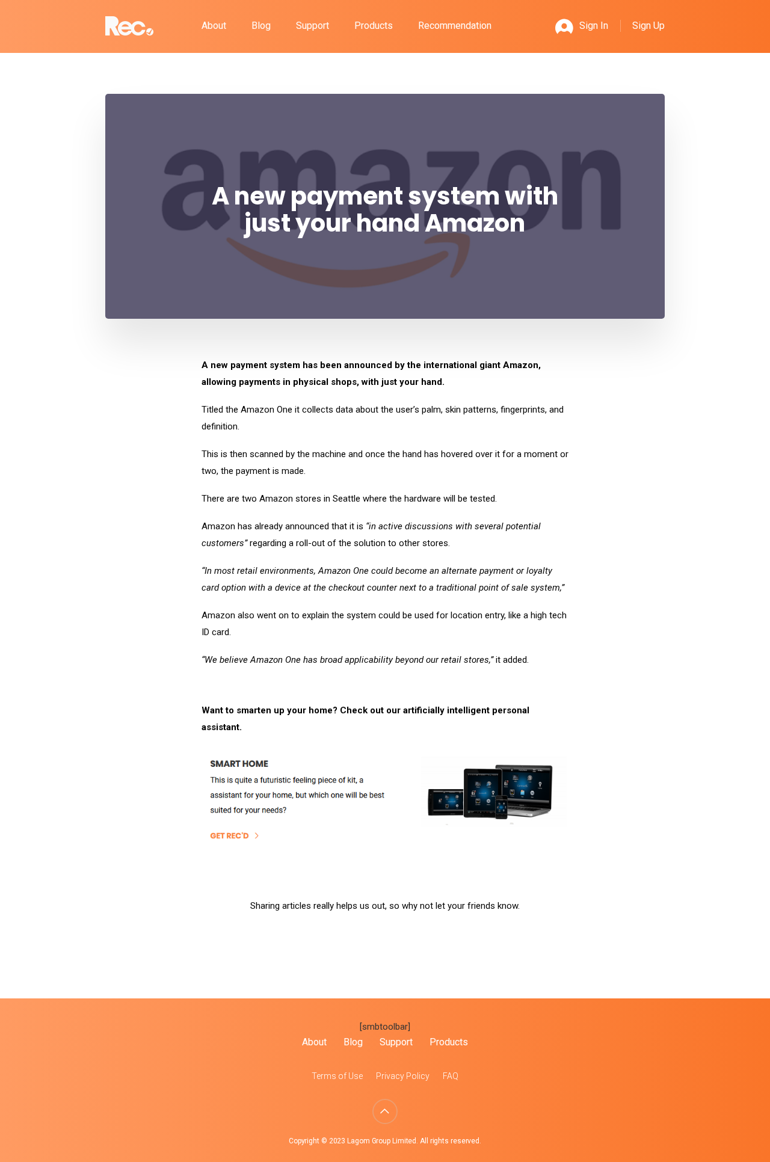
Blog (261, 25)
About (214, 25)
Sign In (593, 25)
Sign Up (648, 25)
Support (312, 25)
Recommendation (454, 25)
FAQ (450, 1076)
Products (373, 25)
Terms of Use (337, 1076)
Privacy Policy (403, 1076)
